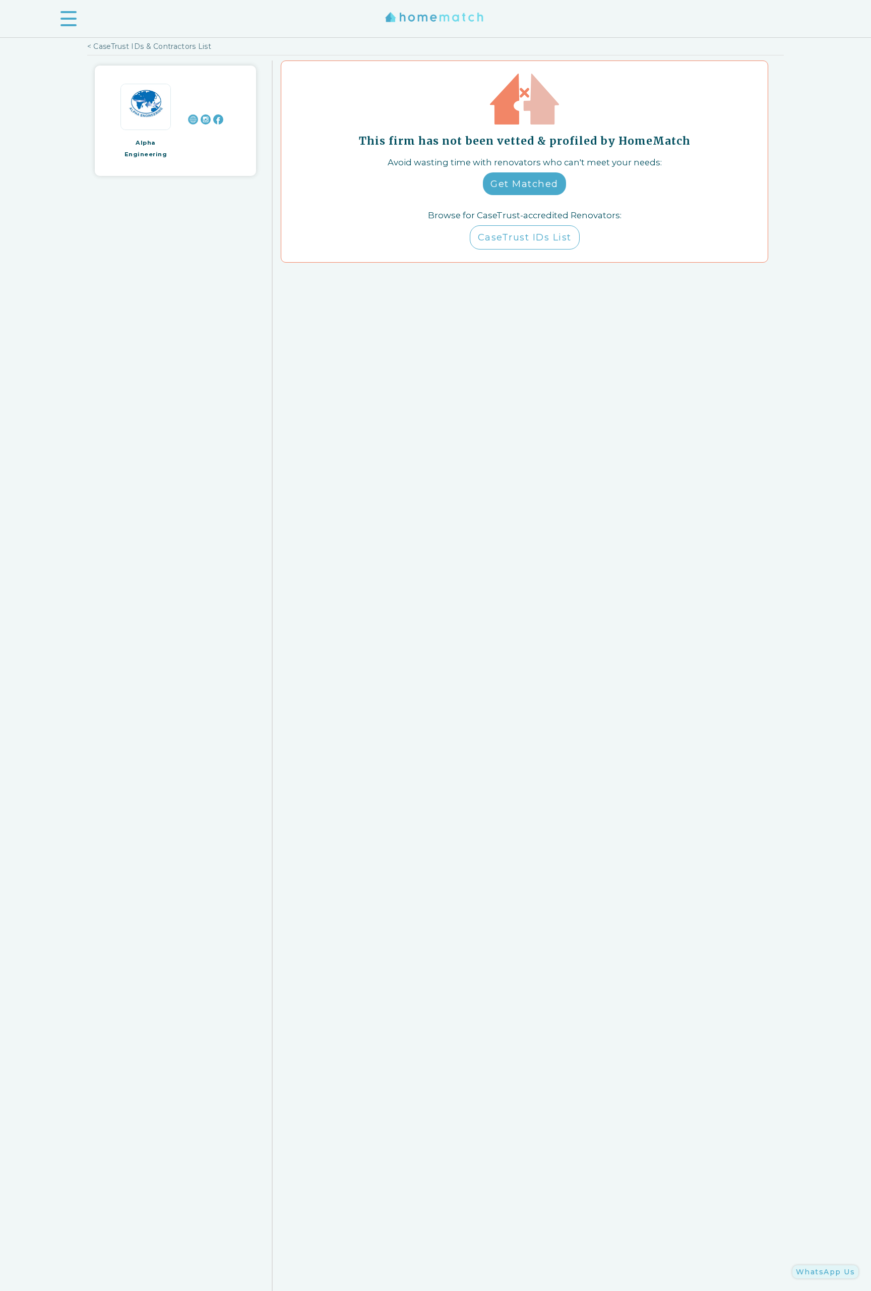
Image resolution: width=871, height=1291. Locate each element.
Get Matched (524, 184)
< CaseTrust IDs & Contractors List (149, 46)
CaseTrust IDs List (525, 237)
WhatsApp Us (825, 1271)
